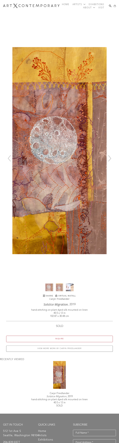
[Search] (110, 6)
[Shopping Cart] (115, 6)
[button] (79, 4)
